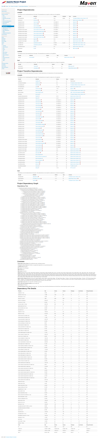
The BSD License (73, 165)
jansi (34, 46)
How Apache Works (5, 63)
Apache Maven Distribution (23, 6)
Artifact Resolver (5, 46)
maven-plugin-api (38, 122)
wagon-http (35, 40)
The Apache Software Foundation (11, 436)
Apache (3, 6)
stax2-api (37, 165)
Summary (4, 17)
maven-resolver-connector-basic (39, 29)
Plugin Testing (5, 52)
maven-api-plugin (38, 105)
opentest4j (34, 180)
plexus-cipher (38, 152)
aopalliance (37, 81)
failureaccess (38, 84)
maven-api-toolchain (39, 111)
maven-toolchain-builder (39, 133)
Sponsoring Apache (5, 67)
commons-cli (36, 20)
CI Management (5, 28)
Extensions (3, 40)
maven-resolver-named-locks (40, 143)
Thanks (3, 68)
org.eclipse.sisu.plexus (37, 44)
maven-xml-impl (38, 137)
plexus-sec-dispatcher (39, 160)
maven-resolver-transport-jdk (38, 35)
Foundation (4, 64)
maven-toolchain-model (39, 135)
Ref (9, 6)
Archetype (4, 45)
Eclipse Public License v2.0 (72, 68)
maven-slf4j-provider (37, 27)
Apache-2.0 (75, 22)
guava (37, 86)
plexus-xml (37, 164)
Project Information (5, 14)
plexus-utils (37, 162)
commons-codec (38, 88)
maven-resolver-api (39, 139)
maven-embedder (36, 25)
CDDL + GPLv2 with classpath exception (77, 92)
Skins (3, 44)
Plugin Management (6, 30)
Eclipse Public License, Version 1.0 (78, 42)
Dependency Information (7, 18)
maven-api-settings (39, 107)
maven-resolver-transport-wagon (39, 37)
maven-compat (36, 22)
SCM (3, 56)
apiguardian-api (35, 176)
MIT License (72, 167)
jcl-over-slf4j (31, 57)
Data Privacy (4, 65)
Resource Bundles (6, 54)
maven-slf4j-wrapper (39, 131)
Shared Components (6, 57)
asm (34, 48)
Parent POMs (4, 41)
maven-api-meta (38, 101)
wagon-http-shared (39, 148)
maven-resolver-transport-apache (39, 31)
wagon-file (35, 39)
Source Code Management (7, 21)
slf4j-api (37, 167)
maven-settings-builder (39, 130)
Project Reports (4, 34)
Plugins (4, 31)
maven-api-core (38, 99)
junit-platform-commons (37, 178)
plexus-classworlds (39, 154)
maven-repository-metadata (40, 124)
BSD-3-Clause (75, 48)
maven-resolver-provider (40, 126)
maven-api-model (38, 103)
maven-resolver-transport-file (38, 33)
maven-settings (38, 128)
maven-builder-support (39, 116)
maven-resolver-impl (39, 141)
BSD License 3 (70, 66)
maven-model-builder (39, 120)
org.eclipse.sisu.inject (37, 42)
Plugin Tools (5, 53)
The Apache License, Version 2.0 (75, 82)
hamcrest (35, 66)
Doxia (3, 48)
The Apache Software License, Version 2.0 (80, 18)
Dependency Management (7, 24)
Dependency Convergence (7, 27)
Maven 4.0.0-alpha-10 (14, 6)
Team (3, 19)
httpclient (37, 96)
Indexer (4, 49)
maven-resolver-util (39, 147)
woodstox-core (38, 82)
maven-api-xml (38, 113)
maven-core (36, 23)
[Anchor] (35, 10)
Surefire (4, 58)
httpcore (37, 98)
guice (34, 18)
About (3, 15)
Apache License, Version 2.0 (77, 20)
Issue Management (6, 22)
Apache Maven (4, 11)
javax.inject (37, 94)
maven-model (38, 118)
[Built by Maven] (8, 73)
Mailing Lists (5, 23)
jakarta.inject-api (38, 90)
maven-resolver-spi (39, 145)
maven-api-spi (38, 109)
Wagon (4, 60)
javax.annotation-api (39, 92)
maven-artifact (38, 114)
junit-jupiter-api (36, 68)
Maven (7, 6)
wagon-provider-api (39, 150)
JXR (3, 50)
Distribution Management (7, 32)
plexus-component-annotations (41, 156)
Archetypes (3, 38)
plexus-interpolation (39, 158)
